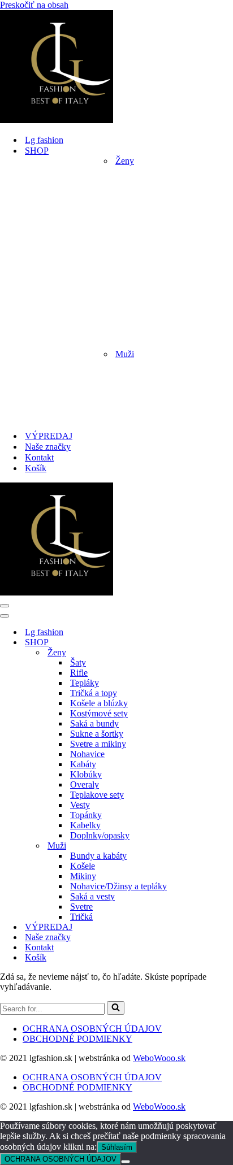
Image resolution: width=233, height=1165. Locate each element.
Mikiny (83, 876)
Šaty (78, 662)
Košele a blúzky (99, 703)
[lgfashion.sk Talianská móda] (56, 120)
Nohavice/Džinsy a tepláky (118, 886)
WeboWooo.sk (159, 1058)
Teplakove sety (97, 794)
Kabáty (83, 764)
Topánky (86, 815)
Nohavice (87, 754)
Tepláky (84, 683)
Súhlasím (116, 1147)
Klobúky (86, 774)
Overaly (84, 784)
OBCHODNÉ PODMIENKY (77, 1039)
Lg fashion (44, 140)
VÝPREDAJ (48, 436)
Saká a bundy (94, 723)
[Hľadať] (115, 1008)
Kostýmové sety (99, 713)
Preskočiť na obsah (34, 5)
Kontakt (39, 457)
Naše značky (48, 446)
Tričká (81, 916)
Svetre (81, 906)
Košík (35, 468)
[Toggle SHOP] (198, 642)
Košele (82, 866)
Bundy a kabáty (98, 855)
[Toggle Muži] (198, 846)
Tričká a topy (93, 693)
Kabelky (85, 825)
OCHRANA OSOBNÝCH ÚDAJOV (92, 1028)
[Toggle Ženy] (198, 653)
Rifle (79, 672)
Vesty (80, 805)
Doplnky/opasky (100, 835)
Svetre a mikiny (98, 744)
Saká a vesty (92, 896)
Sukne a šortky (96, 733)
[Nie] (125, 1161)
